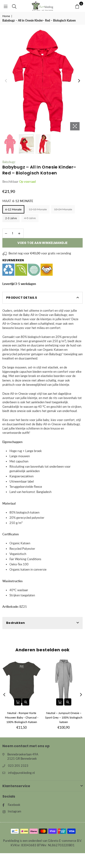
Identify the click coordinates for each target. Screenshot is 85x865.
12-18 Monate (38, 209)
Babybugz (8, 162)
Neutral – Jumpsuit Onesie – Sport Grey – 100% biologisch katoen (63, 717)
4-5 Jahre (30, 218)
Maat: (17, 201)
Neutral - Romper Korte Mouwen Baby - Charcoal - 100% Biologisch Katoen (21, 717)
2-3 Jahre (11, 218)
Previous (5, 80)
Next (79, 80)
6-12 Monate (13, 209)
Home (6, 16)
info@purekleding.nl (21, 773)
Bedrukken (15, 623)
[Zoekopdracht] (14, 5)
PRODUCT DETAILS (21, 297)
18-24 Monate (63, 209)
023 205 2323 (18, 765)
